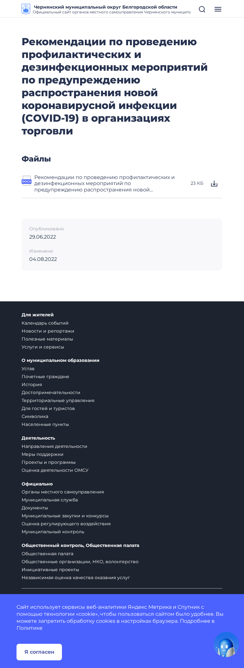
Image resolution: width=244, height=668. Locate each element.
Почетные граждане (45, 376)
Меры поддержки (43, 454)
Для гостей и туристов (48, 408)
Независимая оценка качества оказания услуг (76, 577)
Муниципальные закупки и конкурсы (65, 516)
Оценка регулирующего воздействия (66, 524)
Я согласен (39, 652)
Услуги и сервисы (43, 347)
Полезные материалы (47, 339)
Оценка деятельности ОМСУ (55, 470)
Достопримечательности (51, 392)
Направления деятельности (54, 446)
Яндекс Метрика (150, 607)
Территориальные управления (58, 400)
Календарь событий (45, 323)
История (32, 384)
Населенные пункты (45, 424)
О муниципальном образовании (60, 360)
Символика (35, 416)
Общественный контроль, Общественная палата (80, 545)
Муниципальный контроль (53, 532)
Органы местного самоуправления (63, 492)
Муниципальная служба (50, 500)
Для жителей (38, 315)
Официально (37, 484)
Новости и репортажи (48, 331)
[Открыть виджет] (226, 644)
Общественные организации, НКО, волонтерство (80, 561)
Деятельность (38, 438)
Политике (30, 628)
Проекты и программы (49, 462)
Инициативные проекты (50, 569)
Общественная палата (47, 554)
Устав (28, 368)
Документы (35, 508)
